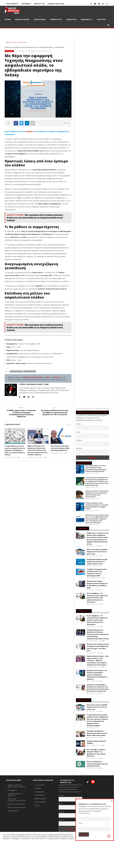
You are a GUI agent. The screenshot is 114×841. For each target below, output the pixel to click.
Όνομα (78, 424)
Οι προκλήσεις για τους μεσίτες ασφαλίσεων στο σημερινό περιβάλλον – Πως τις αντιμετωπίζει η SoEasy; (15, 450)
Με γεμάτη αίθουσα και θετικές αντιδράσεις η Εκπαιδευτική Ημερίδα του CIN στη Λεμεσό (54, 411)
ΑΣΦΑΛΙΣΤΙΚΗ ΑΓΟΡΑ (56, 4)
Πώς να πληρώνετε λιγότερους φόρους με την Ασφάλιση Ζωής (97, 764)
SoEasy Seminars (29, 371)
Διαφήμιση (12, 790)
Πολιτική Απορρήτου (16, 804)
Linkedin (29, 131)
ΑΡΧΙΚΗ (8, 19)
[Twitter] (99, 4)
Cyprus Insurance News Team (42, 51)
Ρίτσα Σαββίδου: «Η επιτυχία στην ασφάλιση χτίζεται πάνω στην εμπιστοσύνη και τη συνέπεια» (97, 597)
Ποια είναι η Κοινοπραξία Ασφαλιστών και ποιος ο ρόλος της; (97, 551)
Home (10, 42)
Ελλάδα (38, 788)
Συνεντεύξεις (40, 802)
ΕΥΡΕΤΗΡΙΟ (101, 19)
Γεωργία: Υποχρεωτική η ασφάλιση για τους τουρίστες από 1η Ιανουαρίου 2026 (97, 572)
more (65, 123)
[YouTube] (95, 4)
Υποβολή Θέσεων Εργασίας (15, 794)
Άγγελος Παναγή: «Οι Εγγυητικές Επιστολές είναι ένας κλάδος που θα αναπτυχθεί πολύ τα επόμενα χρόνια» (37, 450)
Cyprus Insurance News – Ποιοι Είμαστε (16, 786)
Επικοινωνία (13, 811)
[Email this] (32, 123)
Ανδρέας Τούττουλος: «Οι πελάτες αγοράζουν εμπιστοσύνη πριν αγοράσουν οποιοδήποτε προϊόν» (97, 674)
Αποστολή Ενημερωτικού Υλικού (17, 799)
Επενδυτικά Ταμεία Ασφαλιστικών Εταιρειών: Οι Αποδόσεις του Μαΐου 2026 (97, 584)
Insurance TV (87, 19)
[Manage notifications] (109, 836)
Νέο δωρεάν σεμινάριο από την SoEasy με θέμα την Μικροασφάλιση (60, 448)
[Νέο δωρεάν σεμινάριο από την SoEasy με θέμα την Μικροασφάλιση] (61, 436)
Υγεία (37, 805)
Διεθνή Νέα (39, 792)
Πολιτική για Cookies (16, 807)
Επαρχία (79, 440)
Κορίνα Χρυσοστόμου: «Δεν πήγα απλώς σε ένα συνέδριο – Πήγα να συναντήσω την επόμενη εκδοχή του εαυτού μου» (98, 660)
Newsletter (39, 4)
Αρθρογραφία (40, 798)
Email (78, 432)
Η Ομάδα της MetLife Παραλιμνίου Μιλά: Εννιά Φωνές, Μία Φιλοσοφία (97, 733)
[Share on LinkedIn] (27, 123)
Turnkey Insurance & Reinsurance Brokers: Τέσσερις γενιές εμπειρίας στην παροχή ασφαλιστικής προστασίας (98, 634)
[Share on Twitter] (21, 123)
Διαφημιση (26, 4)
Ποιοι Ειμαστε (12, 4)
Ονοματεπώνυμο (84, 813)
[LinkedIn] (103, 4)
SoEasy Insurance (16, 371)
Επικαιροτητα (56, 19)
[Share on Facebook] (16, 123)
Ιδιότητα (79, 448)
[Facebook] (91, 4)
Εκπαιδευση (71, 19)
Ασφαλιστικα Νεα (22, 19)
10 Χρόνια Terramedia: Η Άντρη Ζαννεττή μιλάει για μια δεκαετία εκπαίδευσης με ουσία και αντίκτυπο (98, 688)
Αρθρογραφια (40, 19)
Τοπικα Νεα (22, 42)
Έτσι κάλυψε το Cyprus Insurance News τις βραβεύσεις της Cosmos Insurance (96, 753)
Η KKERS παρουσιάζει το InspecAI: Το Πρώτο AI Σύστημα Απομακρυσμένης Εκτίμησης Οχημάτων (21, 412)
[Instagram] (107, 4)
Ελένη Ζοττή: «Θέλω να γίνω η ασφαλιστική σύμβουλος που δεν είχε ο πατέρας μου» (98, 647)
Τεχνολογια (39, 795)
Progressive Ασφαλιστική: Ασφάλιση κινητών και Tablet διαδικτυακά (97, 561)
